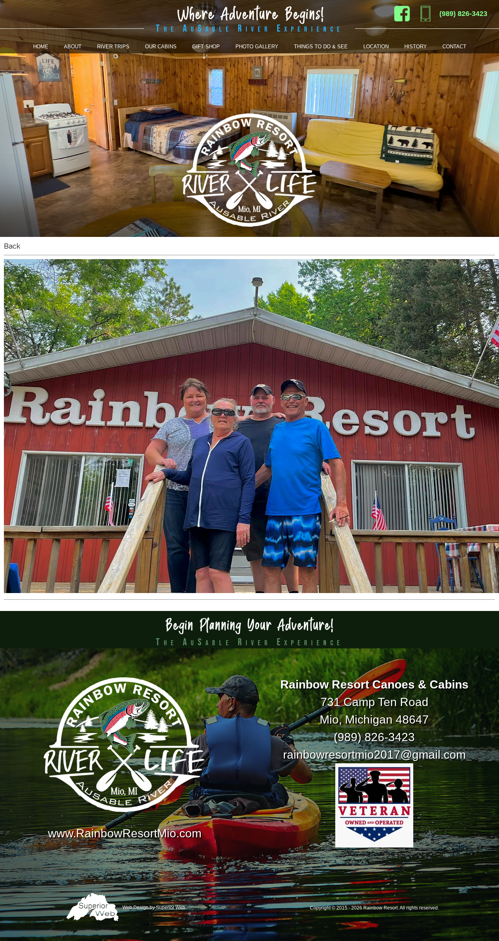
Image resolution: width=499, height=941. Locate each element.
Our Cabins (161, 46)
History (415, 46)
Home (40, 46)
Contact (454, 46)
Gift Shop (206, 46)
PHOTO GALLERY (256, 46)
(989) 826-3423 (463, 14)
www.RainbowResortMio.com (125, 833)
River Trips (113, 46)
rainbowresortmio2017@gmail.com (374, 754)
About (72, 46)
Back (12, 246)
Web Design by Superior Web (153, 907)
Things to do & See (321, 46)
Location (376, 46)
